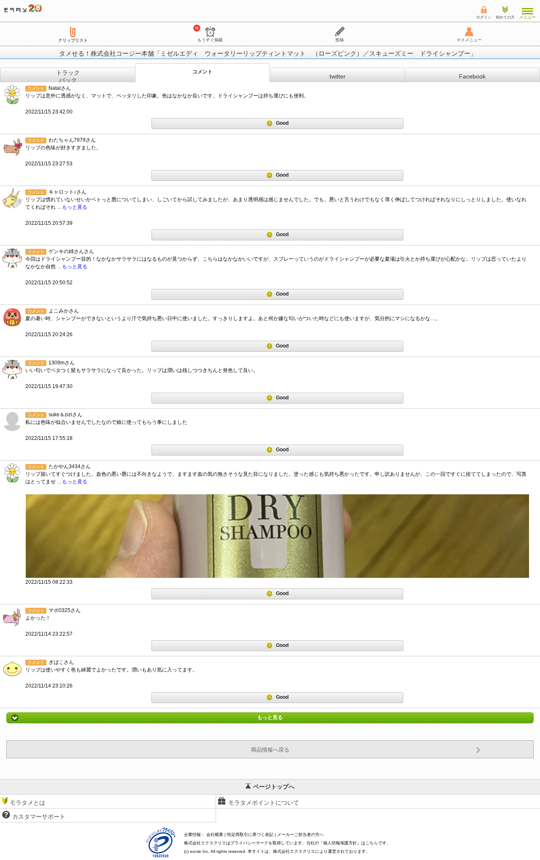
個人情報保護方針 (340, 843)
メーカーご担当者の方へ (300, 834)
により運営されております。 (321, 851)
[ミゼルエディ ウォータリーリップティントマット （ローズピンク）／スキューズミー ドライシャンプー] (277, 536)
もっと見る (270, 718)
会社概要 (214, 834)
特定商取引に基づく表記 (250, 834)
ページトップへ (273, 786)
